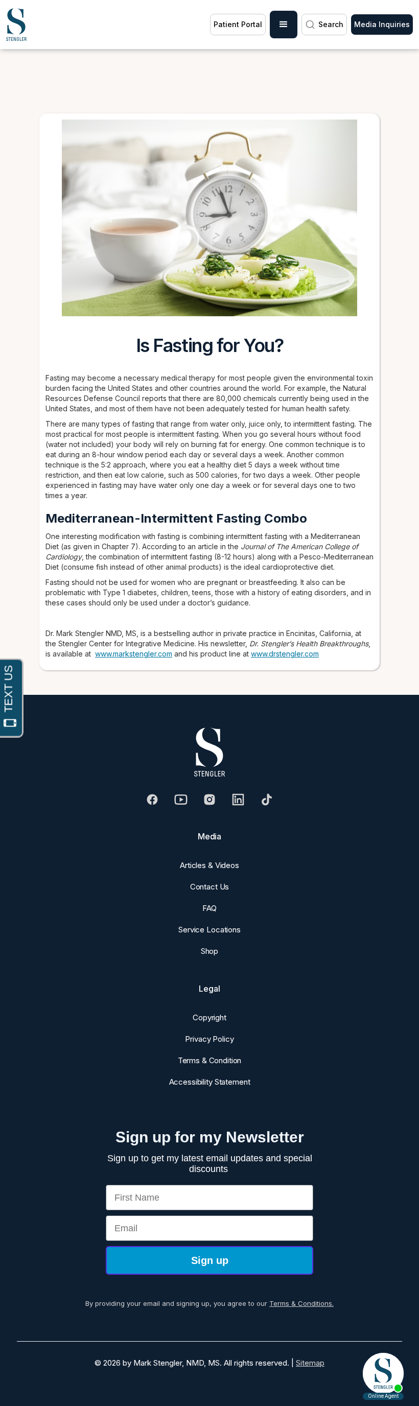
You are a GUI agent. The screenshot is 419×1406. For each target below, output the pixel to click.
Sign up (209, 1260)
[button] (283, 24)
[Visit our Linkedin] (238, 799)
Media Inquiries (382, 24)
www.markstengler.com (133, 653)
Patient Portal (238, 24)
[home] (16, 24)
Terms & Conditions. (301, 1303)
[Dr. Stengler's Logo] (209, 752)
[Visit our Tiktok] (267, 799)
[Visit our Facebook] (152, 799)
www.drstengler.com (285, 653)
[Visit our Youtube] (181, 799)
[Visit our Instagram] (209, 799)
